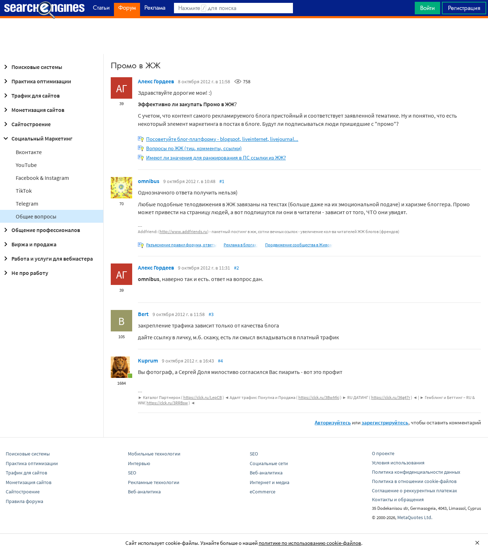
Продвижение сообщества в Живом (299, 244)
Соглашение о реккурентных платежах (414, 490)
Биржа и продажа (33, 244)
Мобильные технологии (154, 453)
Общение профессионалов (45, 229)
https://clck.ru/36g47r (390, 397)
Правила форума (24, 501)
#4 (220, 361)
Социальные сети (269, 463)
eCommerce (262, 491)
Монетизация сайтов (37, 109)
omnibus (148, 180)
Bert (143, 313)
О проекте (383, 453)
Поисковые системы (36, 66)
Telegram (27, 203)
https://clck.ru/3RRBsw (167, 402)
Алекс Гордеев (156, 81)
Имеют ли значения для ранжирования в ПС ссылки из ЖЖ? (216, 157)
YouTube (26, 164)
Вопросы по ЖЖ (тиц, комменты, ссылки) (194, 148)
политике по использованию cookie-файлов (310, 542)
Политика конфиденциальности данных (416, 472)
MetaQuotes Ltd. (414, 517)
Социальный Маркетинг (42, 138)
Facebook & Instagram (42, 177)
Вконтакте (29, 152)
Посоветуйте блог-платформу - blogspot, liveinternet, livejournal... (222, 138)
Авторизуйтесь (333, 422)
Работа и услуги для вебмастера (52, 258)
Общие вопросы (36, 216)
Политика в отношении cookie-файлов (414, 481)
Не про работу (29, 272)
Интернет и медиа (269, 482)
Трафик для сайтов (35, 95)
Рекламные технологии (153, 482)
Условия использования (398, 462)
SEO (132, 472)
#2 (236, 268)
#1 (221, 181)
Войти (427, 8)
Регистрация (464, 8)
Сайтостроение (31, 124)
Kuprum (148, 360)
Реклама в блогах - (241, 244)
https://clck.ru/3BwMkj (318, 397)
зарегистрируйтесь (385, 422)
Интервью (139, 463)
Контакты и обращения (398, 499)
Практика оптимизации (41, 81)
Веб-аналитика (144, 491)
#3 (211, 314)
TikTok (24, 190)
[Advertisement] (244, 36)
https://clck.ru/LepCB (202, 397)
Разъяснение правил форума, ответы (181, 244)
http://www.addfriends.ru (183, 231)
